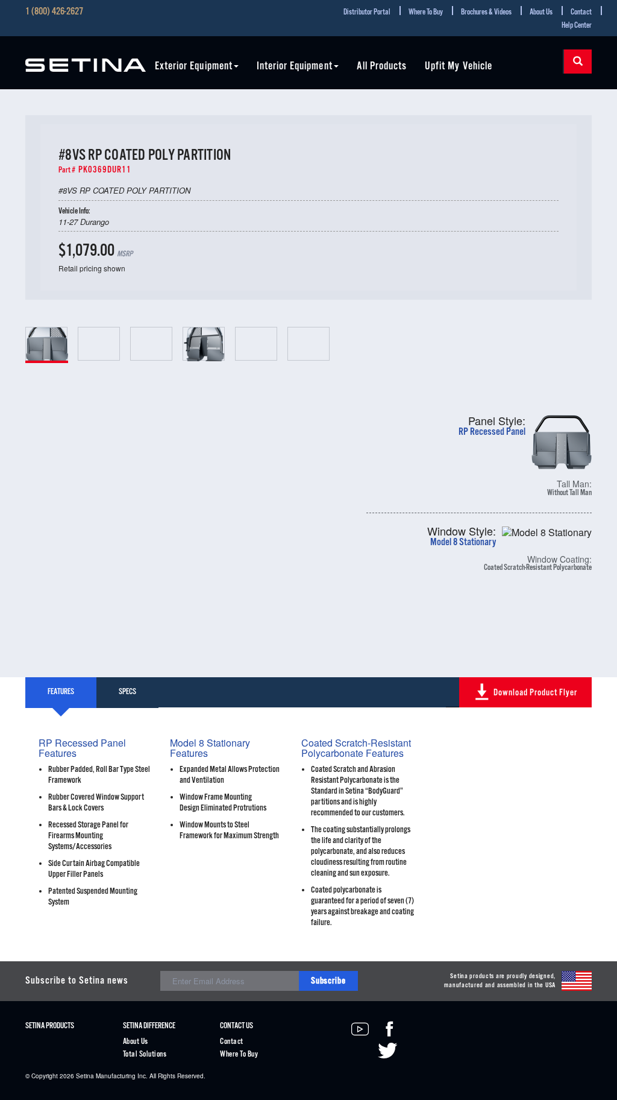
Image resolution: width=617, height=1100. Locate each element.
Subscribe (328, 981)
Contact (581, 12)
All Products (382, 66)
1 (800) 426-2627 (54, 12)
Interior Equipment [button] (295, 66)
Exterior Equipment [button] (194, 66)
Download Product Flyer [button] (535, 692)
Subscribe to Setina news (76, 981)
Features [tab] (61, 692)
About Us (541, 12)
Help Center (577, 26)
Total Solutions (144, 1054)
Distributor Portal (366, 12)
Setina (85, 1076)
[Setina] (85, 58)
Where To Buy (426, 12)
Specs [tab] (127, 692)
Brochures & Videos (486, 12)
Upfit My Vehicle (458, 66)
